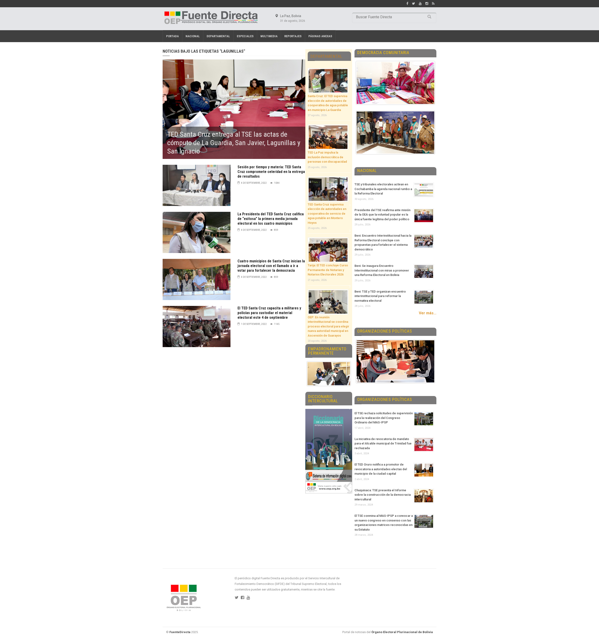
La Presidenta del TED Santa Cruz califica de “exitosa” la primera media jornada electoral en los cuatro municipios (270, 219)
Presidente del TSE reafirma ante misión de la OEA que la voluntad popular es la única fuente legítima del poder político (382, 214)
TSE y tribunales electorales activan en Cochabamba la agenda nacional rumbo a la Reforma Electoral (383, 189)
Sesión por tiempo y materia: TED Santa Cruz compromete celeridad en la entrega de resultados (271, 172)
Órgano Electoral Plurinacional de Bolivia (402, 632)
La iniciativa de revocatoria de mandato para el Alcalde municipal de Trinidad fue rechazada (383, 443)
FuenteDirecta (179, 632)
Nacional (193, 36)
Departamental (218, 36)
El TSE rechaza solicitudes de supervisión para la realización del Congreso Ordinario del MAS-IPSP (383, 417)
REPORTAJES (293, 36)
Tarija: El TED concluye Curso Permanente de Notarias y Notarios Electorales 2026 (328, 270)
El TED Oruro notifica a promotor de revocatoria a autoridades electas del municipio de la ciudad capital (380, 469)
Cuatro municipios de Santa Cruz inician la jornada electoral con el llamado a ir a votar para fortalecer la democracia (271, 266)
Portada (172, 36)
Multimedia (269, 36)
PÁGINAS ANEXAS (320, 36)
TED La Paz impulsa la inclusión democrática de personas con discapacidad (327, 157)
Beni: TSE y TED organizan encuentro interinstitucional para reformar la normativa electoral (380, 296)
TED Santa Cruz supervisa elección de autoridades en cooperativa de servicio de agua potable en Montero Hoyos (327, 213)
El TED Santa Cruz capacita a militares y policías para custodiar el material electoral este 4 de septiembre (269, 313)
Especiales (245, 36)
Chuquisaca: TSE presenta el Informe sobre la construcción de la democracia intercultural (382, 494)
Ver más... (427, 313)
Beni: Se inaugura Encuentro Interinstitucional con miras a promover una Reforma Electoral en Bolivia (381, 270)
